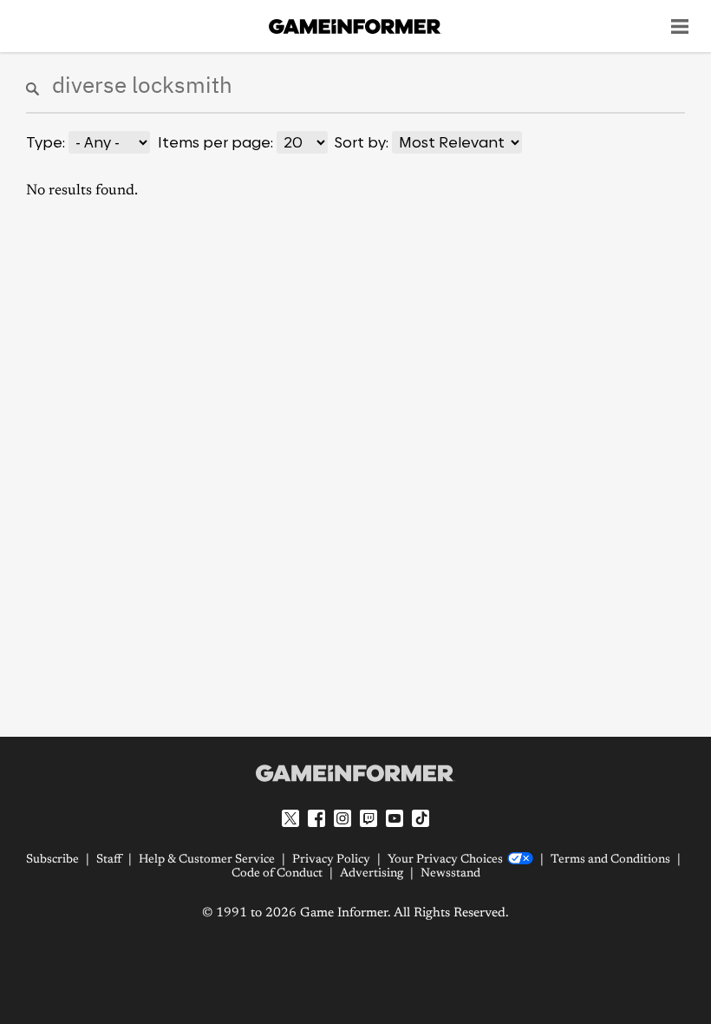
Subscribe (52, 860)
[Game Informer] (355, 773)
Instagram (342, 818)
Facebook (316, 818)
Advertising (371, 874)
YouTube (394, 818)
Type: (45, 142)
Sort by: (361, 142)
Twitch (368, 818)
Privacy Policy (331, 860)
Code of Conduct (277, 874)
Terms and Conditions (610, 860)
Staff (108, 860)
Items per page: (215, 142)
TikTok (420, 818)
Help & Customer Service (207, 860)
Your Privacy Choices (445, 860)
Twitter (290, 818)
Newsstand (450, 874)
